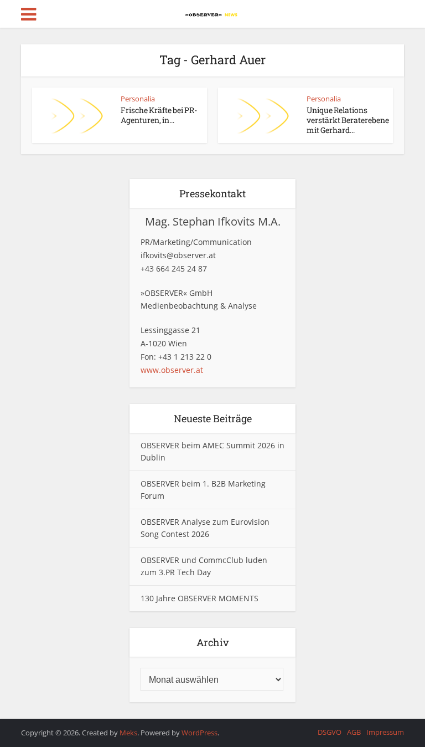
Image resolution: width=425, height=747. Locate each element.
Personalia (138, 99)
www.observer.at (172, 370)
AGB (354, 732)
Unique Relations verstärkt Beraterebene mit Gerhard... (348, 120)
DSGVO (329, 732)
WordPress (199, 733)
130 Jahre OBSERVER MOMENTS (199, 598)
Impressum (385, 732)
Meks (128, 733)
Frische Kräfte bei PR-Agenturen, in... (159, 115)
